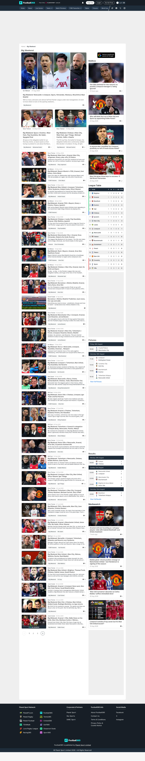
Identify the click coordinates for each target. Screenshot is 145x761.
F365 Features (53, 180)
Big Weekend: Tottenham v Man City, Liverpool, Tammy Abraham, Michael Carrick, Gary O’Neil (65, 491)
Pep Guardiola (61, 228)
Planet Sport (71, 712)
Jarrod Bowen (61, 324)
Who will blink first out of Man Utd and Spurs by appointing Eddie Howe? (104, 117)
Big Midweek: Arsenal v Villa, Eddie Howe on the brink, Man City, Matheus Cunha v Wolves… (65, 619)
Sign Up (90, 3)
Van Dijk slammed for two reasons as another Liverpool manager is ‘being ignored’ (104, 86)
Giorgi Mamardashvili (63, 388)
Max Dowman (62, 356)
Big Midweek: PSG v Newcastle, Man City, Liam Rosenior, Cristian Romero (65, 507)
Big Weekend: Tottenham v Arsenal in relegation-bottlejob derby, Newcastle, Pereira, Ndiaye (65, 427)
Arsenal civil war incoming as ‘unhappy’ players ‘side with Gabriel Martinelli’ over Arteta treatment (105, 530)
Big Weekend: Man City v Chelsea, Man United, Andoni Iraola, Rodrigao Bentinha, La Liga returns (65, 603)
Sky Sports (71, 716)
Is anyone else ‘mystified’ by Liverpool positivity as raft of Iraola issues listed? (104, 147)
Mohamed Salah (37, 147)
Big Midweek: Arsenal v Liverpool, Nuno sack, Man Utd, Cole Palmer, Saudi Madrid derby (66, 587)
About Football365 (98, 712)
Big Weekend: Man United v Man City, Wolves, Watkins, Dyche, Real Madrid (64, 555)
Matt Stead (51, 376)
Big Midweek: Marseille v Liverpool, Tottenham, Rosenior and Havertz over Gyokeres (65, 539)
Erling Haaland (62, 420)
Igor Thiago (61, 483)
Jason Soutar (51, 584)
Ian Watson (26, 90)
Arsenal (51, 244)
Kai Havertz (61, 372)
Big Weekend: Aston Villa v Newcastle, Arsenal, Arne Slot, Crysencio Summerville (65, 443)
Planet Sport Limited (83, 745)
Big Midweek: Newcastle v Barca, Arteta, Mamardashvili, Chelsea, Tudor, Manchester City (65, 380)
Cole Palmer (61, 595)
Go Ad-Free (109, 3)
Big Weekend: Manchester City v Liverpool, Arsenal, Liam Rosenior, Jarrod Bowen (66, 316)
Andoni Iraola (61, 196)
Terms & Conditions (98, 720)
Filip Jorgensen (62, 164)
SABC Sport (71, 720)
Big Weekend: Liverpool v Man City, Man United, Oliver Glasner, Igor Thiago (65, 475)
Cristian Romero (62, 515)
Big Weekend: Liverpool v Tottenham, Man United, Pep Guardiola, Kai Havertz (65, 364)
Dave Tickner (27, 128)
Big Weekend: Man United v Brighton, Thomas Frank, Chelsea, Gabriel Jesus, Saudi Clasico (66, 571)
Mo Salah (60, 531)
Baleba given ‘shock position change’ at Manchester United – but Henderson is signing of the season (105, 562)
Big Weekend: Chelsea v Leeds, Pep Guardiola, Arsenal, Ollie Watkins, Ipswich (64, 220)
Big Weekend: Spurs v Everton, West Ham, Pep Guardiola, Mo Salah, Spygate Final (36, 135)
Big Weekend (27, 105)
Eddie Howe (61, 627)
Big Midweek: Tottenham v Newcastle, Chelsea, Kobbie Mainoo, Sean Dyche (65, 459)
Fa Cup (60, 579)
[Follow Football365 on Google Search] (112, 8)
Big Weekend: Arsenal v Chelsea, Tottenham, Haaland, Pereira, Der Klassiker (64, 411)
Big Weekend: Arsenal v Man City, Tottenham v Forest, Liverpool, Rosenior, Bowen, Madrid (64, 332)
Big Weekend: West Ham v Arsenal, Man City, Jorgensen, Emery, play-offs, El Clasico (64, 156)
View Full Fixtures (96, 381)
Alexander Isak (62, 276)
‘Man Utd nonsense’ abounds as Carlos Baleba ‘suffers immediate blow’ (104, 593)
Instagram (120, 720)
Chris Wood (61, 180)
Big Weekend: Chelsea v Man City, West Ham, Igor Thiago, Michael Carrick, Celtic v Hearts (69, 135)
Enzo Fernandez (59, 244)
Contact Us (95, 716)
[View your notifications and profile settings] (83, 3)
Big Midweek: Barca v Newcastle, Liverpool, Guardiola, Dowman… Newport (63, 348)
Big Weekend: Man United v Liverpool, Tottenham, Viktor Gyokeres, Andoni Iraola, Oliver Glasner (65, 188)
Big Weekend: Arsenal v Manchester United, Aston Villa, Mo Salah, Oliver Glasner (66, 523)
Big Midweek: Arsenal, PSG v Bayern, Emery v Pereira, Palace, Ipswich (64, 204)
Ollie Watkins (61, 563)
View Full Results (95, 499)
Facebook (120, 712)
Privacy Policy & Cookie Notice (97, 724)
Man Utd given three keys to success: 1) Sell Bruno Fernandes (105, 177)
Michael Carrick (70, 147)
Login (99, 3)
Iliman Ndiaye (61, 436)
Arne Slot (61, 260)
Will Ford (50, 392)
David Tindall (51, 296)
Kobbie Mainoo (62, 467)
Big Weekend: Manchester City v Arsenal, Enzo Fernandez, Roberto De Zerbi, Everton (64, 236)
